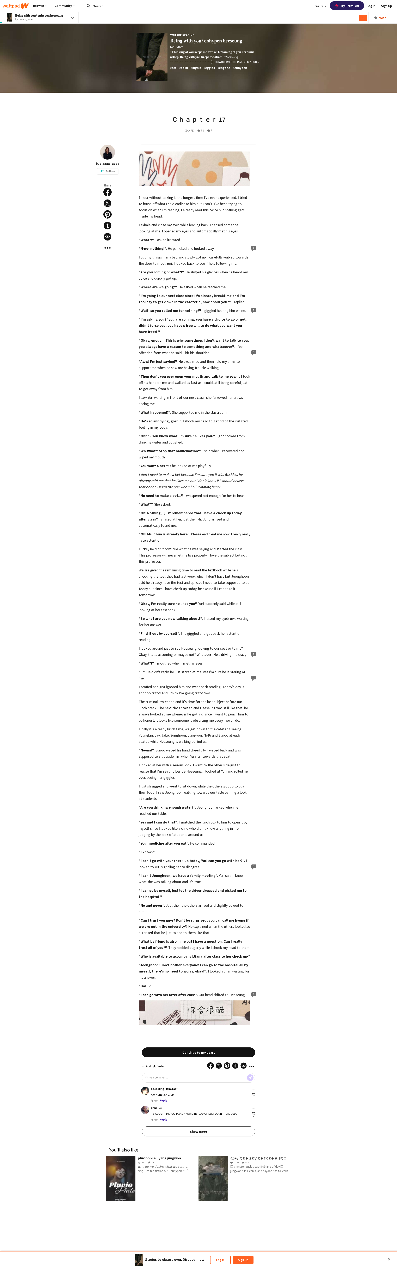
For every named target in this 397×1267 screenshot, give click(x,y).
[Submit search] (88, 5)
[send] (250, 1077)
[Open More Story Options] (107, 248)
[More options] (253, 1089)
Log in (220, 1260)
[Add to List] (363, 18)
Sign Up (243, 1260)
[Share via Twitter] (107, 203)
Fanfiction (176, 46)
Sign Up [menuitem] (386, 6)
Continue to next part (198, 1052)
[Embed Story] (107, 237)
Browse (38, 6)
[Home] (16, 6)
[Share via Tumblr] (107, 225)
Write (320, 6)
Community (64, 6)
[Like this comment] (254, 1094)
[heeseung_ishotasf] (145, 1091)
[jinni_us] (145, 1110)
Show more (198, 1131)
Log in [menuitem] (371, 6)
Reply (163, 1100)
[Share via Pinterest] (107, 214)
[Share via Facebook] (107, 192)
